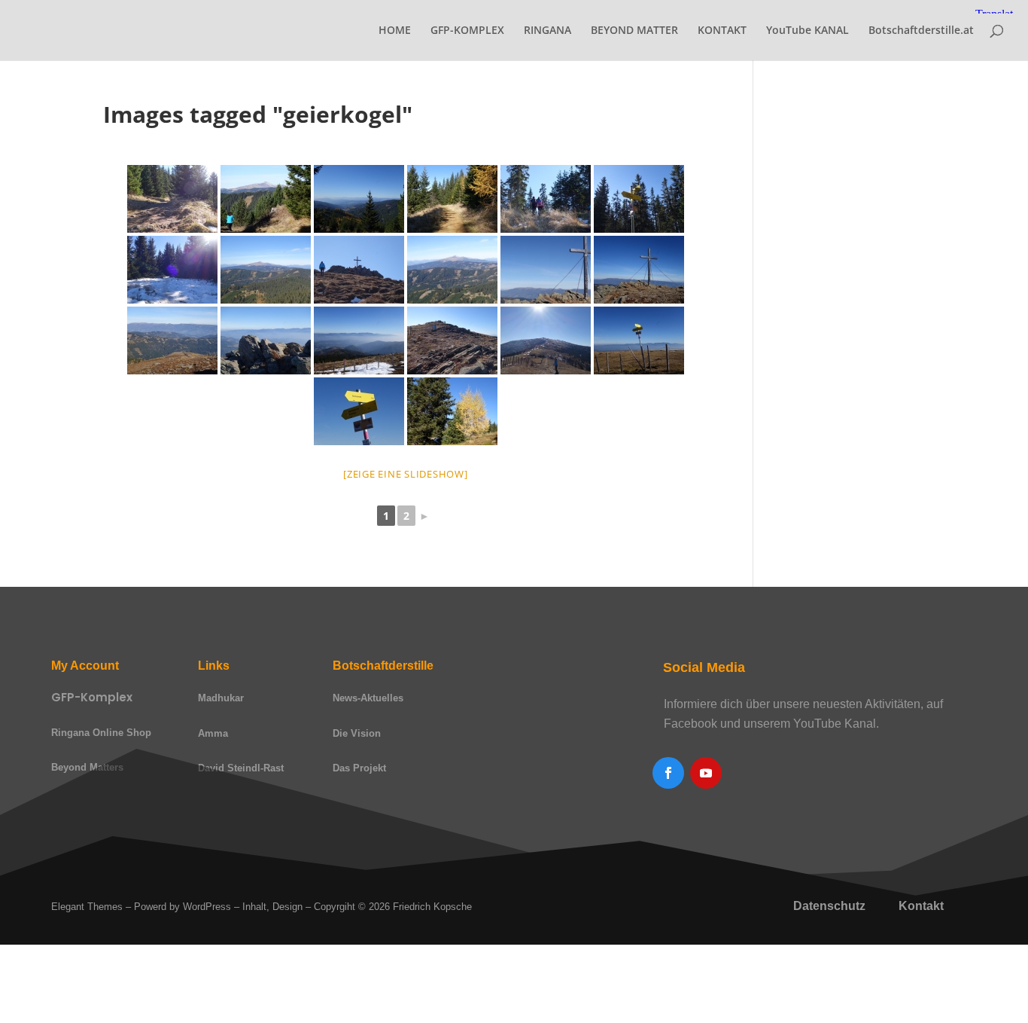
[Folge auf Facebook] (668, 773)
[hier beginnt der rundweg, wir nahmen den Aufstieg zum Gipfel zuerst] (639, 199)
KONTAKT (722, 31)
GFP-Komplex (91, 697)
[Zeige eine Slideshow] (405, 474)
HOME (395, 31)
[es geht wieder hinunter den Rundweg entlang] (452, 340)
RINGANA (547, 31)
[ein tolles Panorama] (452, 270)
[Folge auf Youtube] (706, 773)
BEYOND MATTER (634, 31)
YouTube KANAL (807, 31)
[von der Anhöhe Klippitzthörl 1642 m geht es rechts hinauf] (172, 199)
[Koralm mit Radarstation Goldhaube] (359, 340)
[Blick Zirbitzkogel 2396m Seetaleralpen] (266, 270)
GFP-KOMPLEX (467, 31)
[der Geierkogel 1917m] (359, 270)
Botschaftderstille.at (921, 31)
